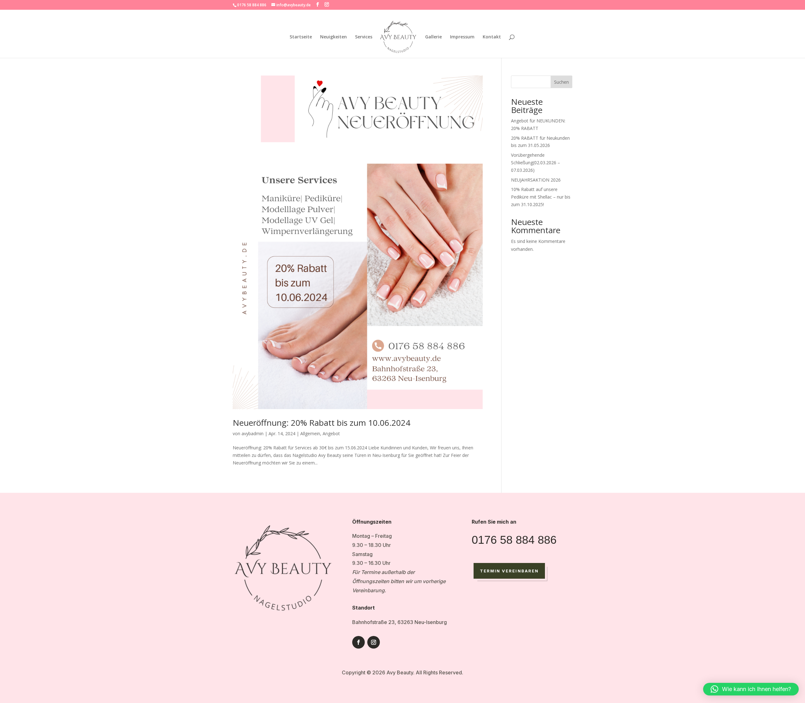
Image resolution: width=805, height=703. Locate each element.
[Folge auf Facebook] (358, 642)
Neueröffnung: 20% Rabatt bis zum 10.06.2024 (321, 422)
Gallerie (433, 37)
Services (363, 37)
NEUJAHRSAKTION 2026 (536, 180)
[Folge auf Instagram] (373, 642)
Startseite (301, 37)
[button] (751, 689)
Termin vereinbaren (509, 570)
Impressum (462, 37)
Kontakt (492, 37)
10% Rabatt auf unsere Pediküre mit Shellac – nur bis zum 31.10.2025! (540, 196)
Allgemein (310, 433)
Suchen (561, 82)
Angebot (331, 433)
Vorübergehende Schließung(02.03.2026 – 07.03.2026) (535, 162)
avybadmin (253, 433)
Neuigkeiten (333, 37)
